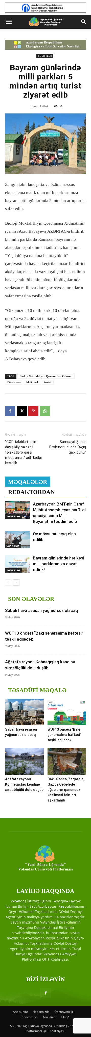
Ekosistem (14, 382)
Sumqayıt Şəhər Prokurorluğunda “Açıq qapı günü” (67, 447)
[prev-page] (8, 582)
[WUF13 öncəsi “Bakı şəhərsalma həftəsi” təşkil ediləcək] (67, 712)
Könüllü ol (49, 1017)
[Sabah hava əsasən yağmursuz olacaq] (24, 712)
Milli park (32, 382)
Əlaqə (65, 1017)
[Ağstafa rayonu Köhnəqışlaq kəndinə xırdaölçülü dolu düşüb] (24, 761)
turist (47, 382)
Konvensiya (30, 1017)
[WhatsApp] (45, 411)
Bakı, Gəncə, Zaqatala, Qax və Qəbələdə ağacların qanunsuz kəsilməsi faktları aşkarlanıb (66, 789)
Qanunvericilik (64, 1012)
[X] (22, 411)
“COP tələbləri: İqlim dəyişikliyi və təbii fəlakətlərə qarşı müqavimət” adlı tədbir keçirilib (23, 452)
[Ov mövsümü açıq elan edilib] (17, 539)
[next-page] (16, 582)
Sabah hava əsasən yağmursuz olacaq (41, 610)
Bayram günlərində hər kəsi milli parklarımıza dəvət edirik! (58, 563)
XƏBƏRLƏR (13, 546)
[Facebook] (10, 411)
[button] (9, 22)
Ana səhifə (20, 1012)
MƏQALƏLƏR (27, 482)
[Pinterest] (33, 411)
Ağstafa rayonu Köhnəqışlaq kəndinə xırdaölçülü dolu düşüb (24, 784)
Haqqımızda (41, 1012)
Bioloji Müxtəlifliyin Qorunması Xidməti (46, 376)
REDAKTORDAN (31, 492)
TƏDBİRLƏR (45, 55)
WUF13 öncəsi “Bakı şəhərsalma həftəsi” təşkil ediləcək (64, 734)
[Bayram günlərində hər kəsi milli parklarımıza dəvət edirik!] (17, 564)
